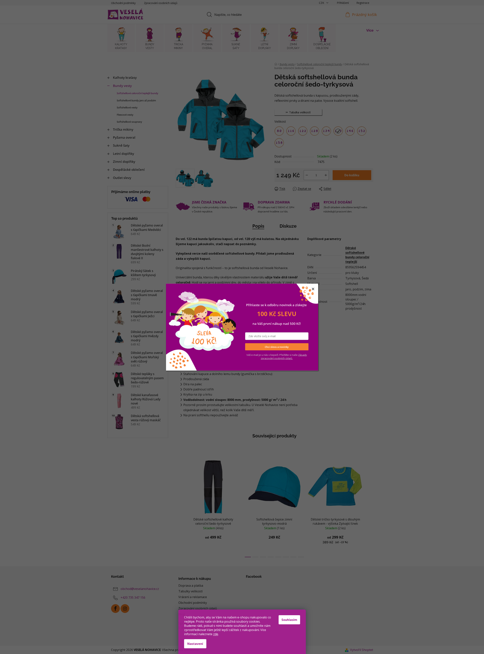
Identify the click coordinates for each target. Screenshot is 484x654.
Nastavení (195, 644)
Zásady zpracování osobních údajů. (284, 356)
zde (215, 634)
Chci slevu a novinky (277, 346)
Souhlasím (289, 620)
